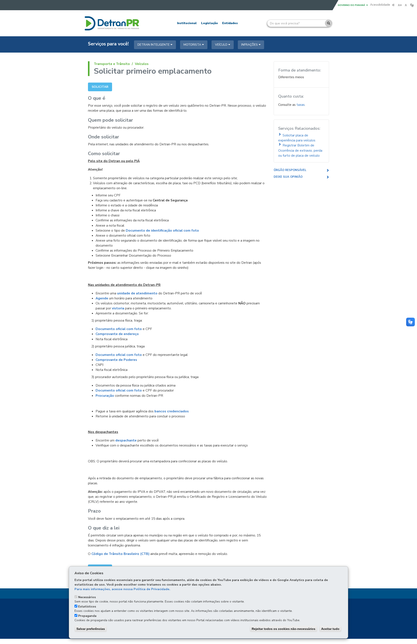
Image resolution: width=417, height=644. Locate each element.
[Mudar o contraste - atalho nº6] (393, 5)
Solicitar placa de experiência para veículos (296, 138)
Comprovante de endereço (117, 334)
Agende (102, 298)
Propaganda (87, 616)
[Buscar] (328, 23)
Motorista (193, 45)
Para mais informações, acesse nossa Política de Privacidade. (122, 589)
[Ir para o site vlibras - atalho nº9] (411, 5)
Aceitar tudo (330, 629)
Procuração (105, 395)
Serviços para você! (108, 43)
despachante (126, 440)
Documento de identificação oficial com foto (162, 230)
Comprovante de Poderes (116, 359)
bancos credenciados (171, 411)
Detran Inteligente (153, 45)
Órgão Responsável (290, 170)
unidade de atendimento (137, 293)
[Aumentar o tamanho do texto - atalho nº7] (399, 5)
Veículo (221, 45)
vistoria (118, 308)
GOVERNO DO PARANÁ (352, 5)
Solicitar (100, 87)
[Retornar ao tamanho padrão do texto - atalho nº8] (405, 5)
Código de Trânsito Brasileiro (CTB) (120, 553)
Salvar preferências (90, 629)
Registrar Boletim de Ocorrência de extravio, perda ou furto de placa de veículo (300, 150)
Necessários (87, 597)
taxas (300, 104)
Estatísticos (87, 606)
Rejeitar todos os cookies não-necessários (283, 629)
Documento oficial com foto (119, 329)
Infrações (250, 45)
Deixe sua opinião (288, 177)
